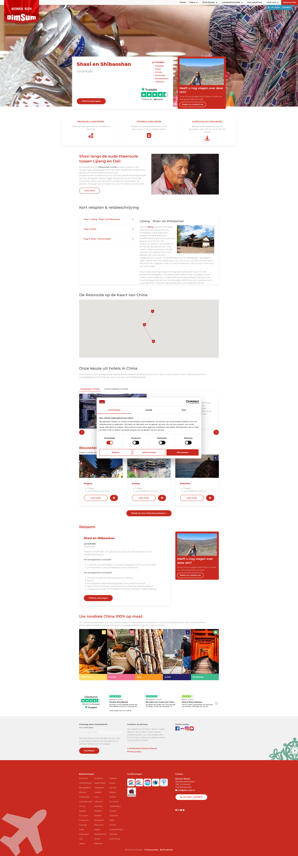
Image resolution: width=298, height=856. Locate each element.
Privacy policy (134, 751)
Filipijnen (84, 820)
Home (183, 2)
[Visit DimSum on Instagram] (179, 810)
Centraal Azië (85, 802)
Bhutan (83, 792)
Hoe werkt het (254, 2)
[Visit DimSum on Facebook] (177, 728)
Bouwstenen (161, 78)
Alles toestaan (182, 452)
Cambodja (84, 797)
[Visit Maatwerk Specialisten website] (131, 791)
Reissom (159, 82)
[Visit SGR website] (131, 782)
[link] (93, 654)
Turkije (112, 825)
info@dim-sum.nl (186, 790)
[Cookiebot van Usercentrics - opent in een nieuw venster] (188, 402)
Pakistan (98, 843)
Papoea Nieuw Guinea (113, 783)
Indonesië (84, 834)
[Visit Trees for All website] (164, 782)
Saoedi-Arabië (113, 794)
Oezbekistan (100, 834)
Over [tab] (184, 410)
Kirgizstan (99, 788)
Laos (96, 797)
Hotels (158, 72)
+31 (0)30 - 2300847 (280, 7)
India (81, 829)
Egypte (82, 811)
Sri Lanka (113, 802)
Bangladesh (85, 788)
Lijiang (150, 227)
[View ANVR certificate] (148, 782)
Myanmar (99, 825)
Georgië (83, 825)
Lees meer (89, 191)
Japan (82, 843)
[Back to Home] (21, 11)
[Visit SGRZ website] (139, 782)
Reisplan (159, 66)
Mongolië (99, 820)
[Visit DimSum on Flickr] (183, 810)
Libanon (98, 802)
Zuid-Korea (114, 839)
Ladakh (98, 792)
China (82, 806)
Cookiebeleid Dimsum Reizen (142, 748)
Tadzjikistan (115, 806)
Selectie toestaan (149, 452)
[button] (107, 219)
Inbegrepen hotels (90, 389)
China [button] (192, 2)
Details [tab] (149, 410)
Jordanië (98, 778)
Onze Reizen (208, 2)
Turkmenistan (116, 829)
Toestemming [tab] (114, 410)
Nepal (97, 829)
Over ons (271, 2)
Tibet (111, 820)
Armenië (83, 778)
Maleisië (98, 806)
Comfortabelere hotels (116, 389)
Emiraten (83, 815)
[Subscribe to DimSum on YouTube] (192, 728)
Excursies (160, 75)
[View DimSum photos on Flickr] (182, 728)
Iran (81, 839)
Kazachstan (100, 783)
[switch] (136, 443)
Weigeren (115, 452)
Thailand (113, 815)
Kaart (158, 69)
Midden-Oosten (98, 813)
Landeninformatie (231, 2)
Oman (97, 839)
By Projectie (166, 850)
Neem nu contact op (192, 104)
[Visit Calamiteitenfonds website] (156, 782)
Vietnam (113, 834)
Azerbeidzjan (85, 783)
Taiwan (112, 811)
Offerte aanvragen (91, 101)
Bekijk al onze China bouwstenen (148, 513)
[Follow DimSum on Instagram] (187, 728)
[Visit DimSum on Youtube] (181, 810)
